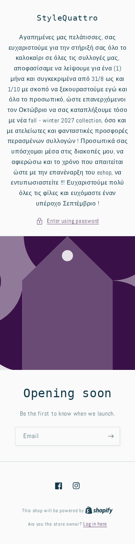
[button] (67, 221)
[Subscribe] (111, 436)
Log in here (95, 524)
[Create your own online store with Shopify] (99, 510)
